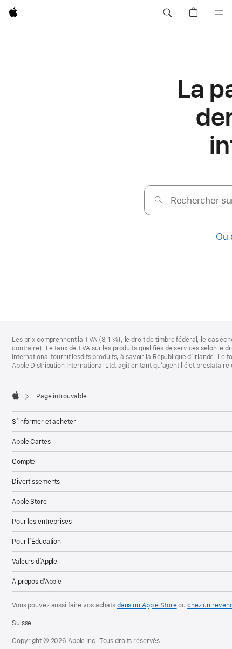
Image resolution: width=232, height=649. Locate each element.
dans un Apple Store (147, 605)
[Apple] (15, 395)
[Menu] (219, 13)
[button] (167, 13)
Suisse (21, 623)
